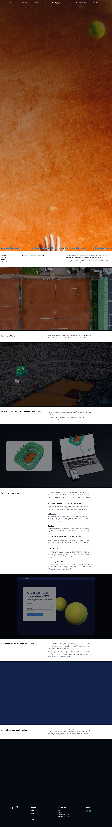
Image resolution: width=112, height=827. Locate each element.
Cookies (37, 824)
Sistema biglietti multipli (56, 562)
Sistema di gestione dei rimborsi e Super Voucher (64, 536)
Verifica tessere (53, 548)
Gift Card (51, 526)
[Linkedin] (90, 811)
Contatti (95, 2)
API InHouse (52, 514)
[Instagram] (87, 811)
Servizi (37, 2)
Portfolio (25, 2)
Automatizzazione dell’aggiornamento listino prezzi (65, 503)
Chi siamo (13, 2)
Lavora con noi (81, 2)
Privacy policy (32, 824)
